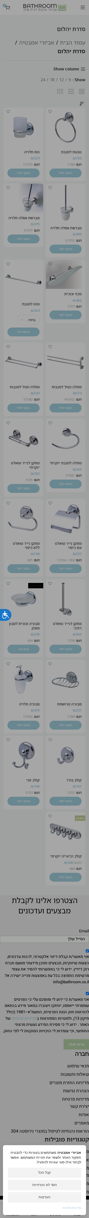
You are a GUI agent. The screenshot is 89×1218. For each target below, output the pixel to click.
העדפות (44, 1197)
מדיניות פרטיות (72, 1208)
